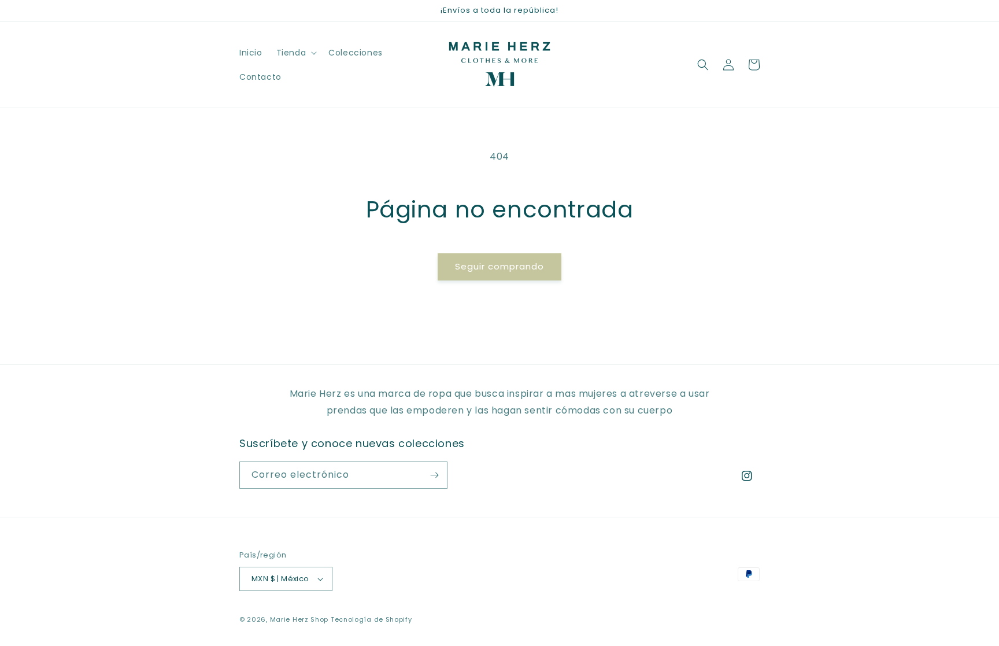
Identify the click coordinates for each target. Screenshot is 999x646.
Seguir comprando (499, 266)
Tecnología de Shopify (371, 619)
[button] (295, 52)
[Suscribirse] (434, 475)
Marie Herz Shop (299, 619)
